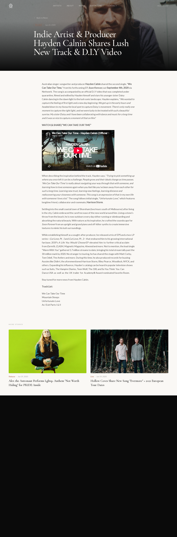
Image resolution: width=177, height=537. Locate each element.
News (81, 6)
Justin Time (96, 6)
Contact (112, 6)
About (70, 6)
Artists (57, 6)
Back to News (42, 18)
